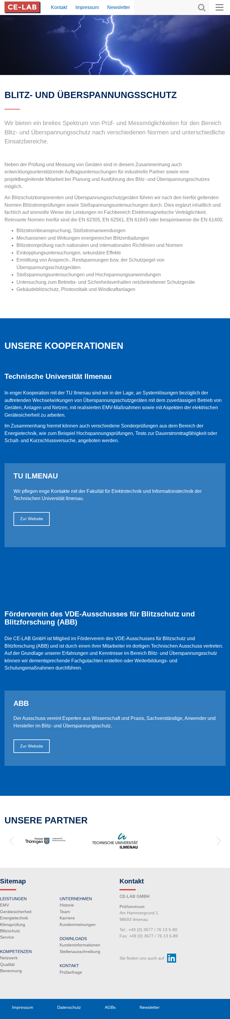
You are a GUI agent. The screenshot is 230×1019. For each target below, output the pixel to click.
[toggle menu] (219, 7)
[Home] (22, 6)
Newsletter (118, 7)
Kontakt (59, 7)
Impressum (87, 7)
